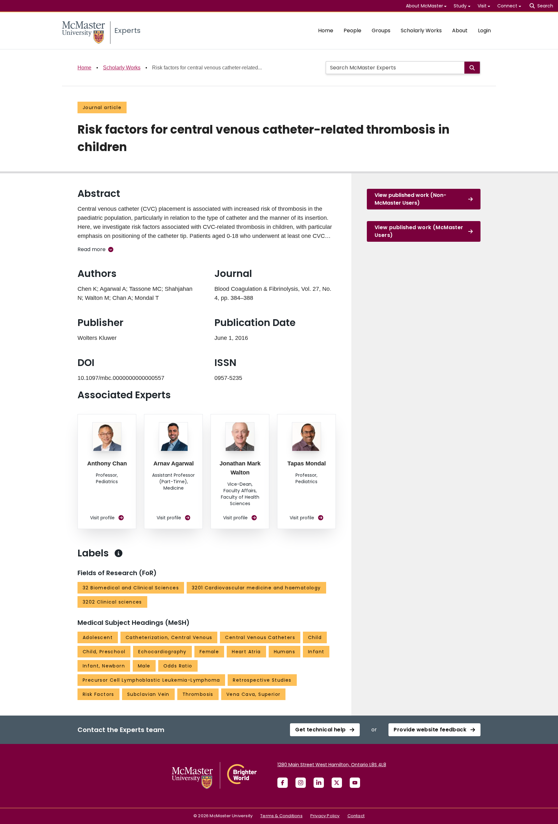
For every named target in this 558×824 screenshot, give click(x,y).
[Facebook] (282, 783)
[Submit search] (472, 68)
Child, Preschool (104, 651)
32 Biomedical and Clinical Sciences (131, 588)
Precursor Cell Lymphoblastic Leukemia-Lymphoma (151, 680)
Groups (381, 30)
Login (484, 30)
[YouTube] (355, 783)
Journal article (102, 107)
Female (209, 651)
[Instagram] (300, 783)
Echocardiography (162, 651)
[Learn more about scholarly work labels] (118, 553)
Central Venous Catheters (260, 637)
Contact (356, 816)
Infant (316, 651)
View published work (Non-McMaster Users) (410, 199)
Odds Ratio (177, 666)
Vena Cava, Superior (253, 694)
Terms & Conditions (281, 816)
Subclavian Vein (148, 694)
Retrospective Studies (262, 680)
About (460, 30)
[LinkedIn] (319, 783)
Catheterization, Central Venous (169, 637)
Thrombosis (197, 694)
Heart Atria (246, 651)
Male (144, 666)
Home (325, 30)
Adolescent (98, 637)
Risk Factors (98, 694)
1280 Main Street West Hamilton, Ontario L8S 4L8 (331, 764)
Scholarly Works (421, 30)
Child (315, 637)
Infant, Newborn (104, 666)
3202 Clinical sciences (112, 602)
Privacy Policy (325, 816)
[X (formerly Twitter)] (337, 783)
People (352, 30)
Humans (284, 651)
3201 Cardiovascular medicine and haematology (256, 588)
